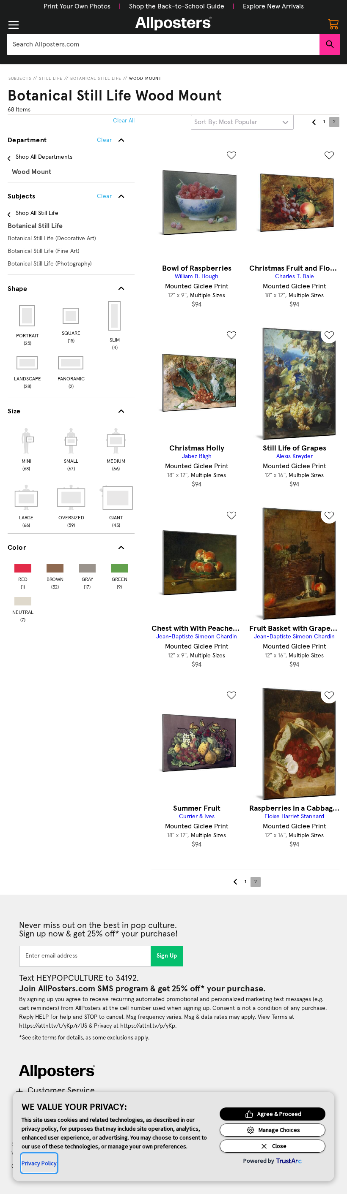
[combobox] (163, 44)
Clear (104, 196)
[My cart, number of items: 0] (333, 23)
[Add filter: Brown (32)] (55, 566)
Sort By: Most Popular (225, 122)
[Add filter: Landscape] (28, 362)
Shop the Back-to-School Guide (176, 6)
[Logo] (173, 23)
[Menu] (13, 25)
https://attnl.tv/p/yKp (147, 1026)
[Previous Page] (314, 122)
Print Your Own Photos (77, 6)
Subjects (19, 78)
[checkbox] (26, 448)
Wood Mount (145, 78)
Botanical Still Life (95, 78)
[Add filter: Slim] (115, 316)
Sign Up (167, 956)
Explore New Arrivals (273, 6)
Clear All (124, 121)
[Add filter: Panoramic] (71, 362)
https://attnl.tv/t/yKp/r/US (53, 1026)
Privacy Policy (39, 1163)
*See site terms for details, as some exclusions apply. (84, 1038)
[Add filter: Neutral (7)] (22, 599)
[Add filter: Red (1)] (22, 566)
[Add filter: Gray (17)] (87, 566)
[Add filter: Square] (71, 316)
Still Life (51, 78)
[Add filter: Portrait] (27, 315)
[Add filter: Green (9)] (119, 566)
